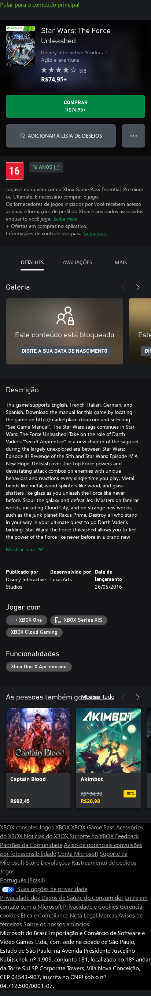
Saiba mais (65, 218)
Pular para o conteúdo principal (40, 4)
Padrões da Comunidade (31, 844)
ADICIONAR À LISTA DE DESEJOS (65, 135)
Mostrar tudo (97, 696)
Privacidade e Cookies (90, 906)
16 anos (42, 167)
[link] (38, 758)
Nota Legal (84, 915)
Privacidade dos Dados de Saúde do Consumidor (62, 897)
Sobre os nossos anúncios (56, 924)
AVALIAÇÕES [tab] (77, 262)
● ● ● (133, 136)
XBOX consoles (19, 827)
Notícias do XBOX (47, 836)
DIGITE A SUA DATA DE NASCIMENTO (64, 351)
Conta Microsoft (78, 853)
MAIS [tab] (121, 262)
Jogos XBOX (55, 827)
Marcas (108, 915)
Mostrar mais (21, 549)
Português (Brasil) (22, 880)
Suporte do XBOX (92, 836)
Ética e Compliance (44, 915)
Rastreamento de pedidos (103, 862)
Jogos (7, 871)
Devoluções (55, 862)
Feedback (127, 836)
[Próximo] (137, 287)
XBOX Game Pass (93, 827)
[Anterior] (123, 287)
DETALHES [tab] (32, 262)
